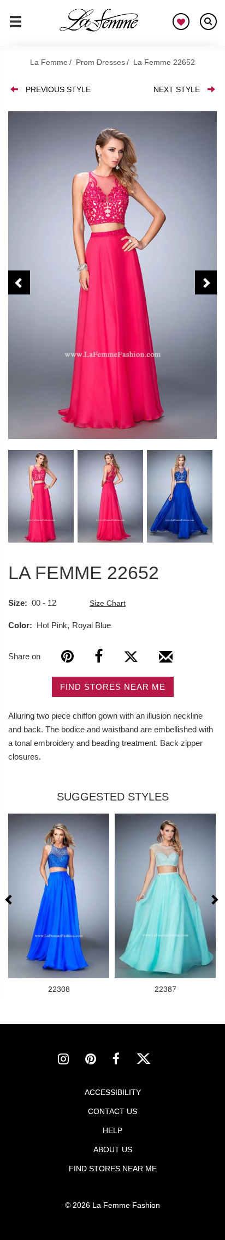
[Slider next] (214, 899)
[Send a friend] (166, 661)
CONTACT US (112, 1111)
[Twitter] (130, 656)
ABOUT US (112, 1149)
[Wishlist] (181, 21)
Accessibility (113, 1092)
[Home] (99, 20)
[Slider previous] (10, 899)
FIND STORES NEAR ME (112, 686)
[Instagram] (71, 1060)
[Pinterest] (67, 656)
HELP (112, 1130)
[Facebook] (98, 656)
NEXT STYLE (176, 89)
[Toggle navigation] (15, 26)
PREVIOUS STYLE (58, 89)
